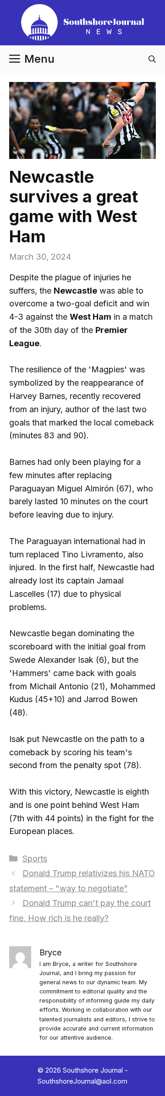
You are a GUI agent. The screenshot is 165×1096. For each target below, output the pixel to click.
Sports (34, 858)
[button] (152, 59)
